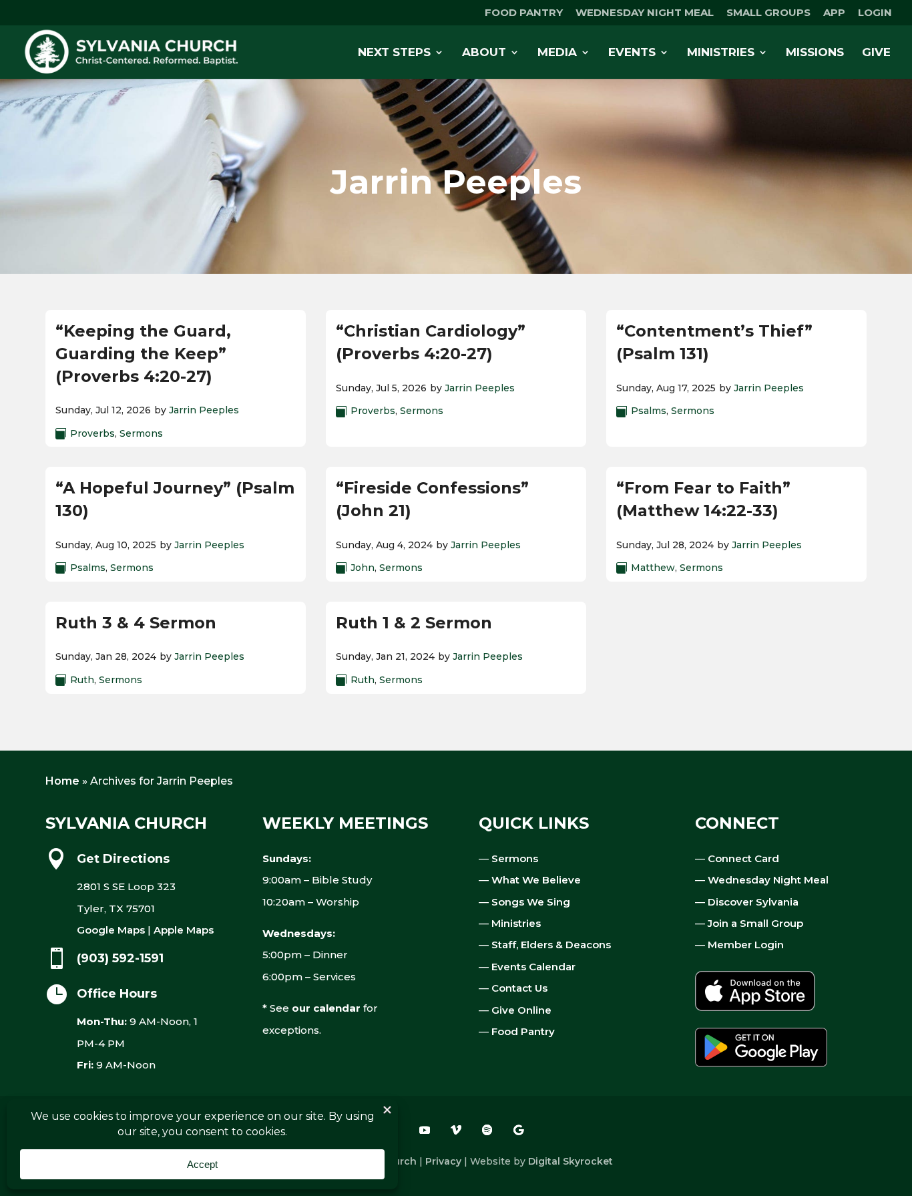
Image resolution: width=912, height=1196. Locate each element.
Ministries (516, 923)
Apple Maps (184, 930)
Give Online (521, 1010)
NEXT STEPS (394, 53)
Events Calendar (533, 966)
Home (62, 781)
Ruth (82, 680)
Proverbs (92, 433)
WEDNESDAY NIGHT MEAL (645, 13)
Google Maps (111, 930)
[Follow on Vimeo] (456, 1130)
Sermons (141, 433)
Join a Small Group (755, 923)
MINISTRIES (720, 53)
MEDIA (557, 53)
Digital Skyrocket (570, 1161)
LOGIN (875, 13)
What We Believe (536, 879)
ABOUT (484, 53)
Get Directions (123, 858)
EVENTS (632, 53)
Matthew (653, 568)
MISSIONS (815, 53)
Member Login (746, 944)
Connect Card (743, 858)
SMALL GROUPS (768, 13)
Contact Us (519, 988)
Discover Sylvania (753, 901)
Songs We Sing (530, 901)
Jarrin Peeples (204, 410)
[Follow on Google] (518, 1130)
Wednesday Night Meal (768, 879)
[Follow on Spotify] (487, 1130)
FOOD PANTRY (524, 13)
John (363, 568)
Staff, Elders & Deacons (551, 944)
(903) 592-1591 (120, 958)
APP (834, 13)
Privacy (443, 1161)
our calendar (326, 1008)
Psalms (648, 411)
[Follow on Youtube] (424, 1130)
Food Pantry (523, 1031)
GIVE (876, 53)
